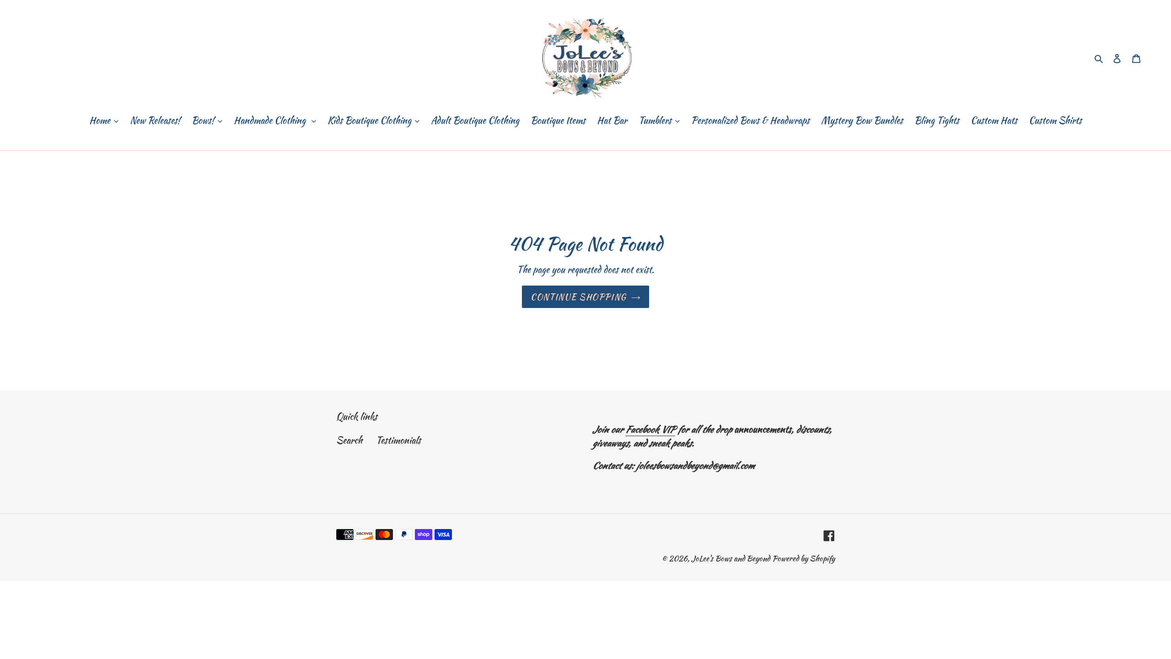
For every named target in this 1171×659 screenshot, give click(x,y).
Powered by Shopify (803, 558)
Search (349, 440)
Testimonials (398, 440)
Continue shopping (578, 297)
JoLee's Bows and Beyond (730, 558)
